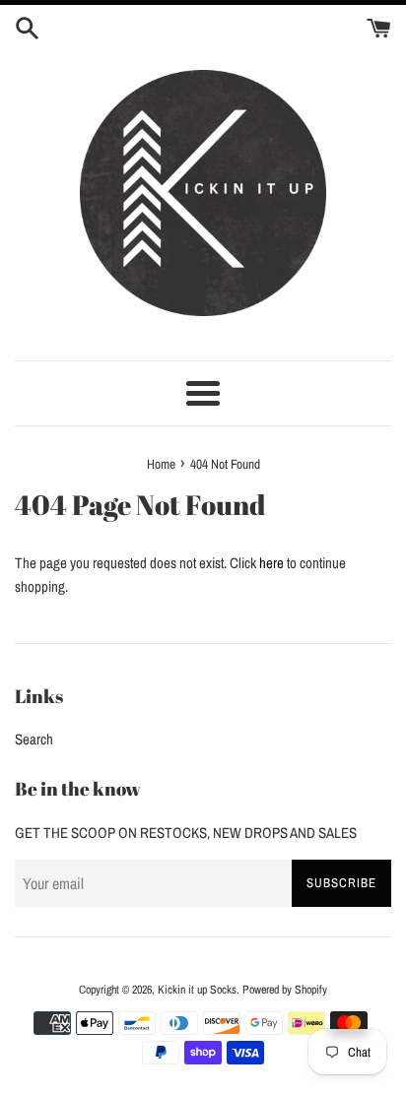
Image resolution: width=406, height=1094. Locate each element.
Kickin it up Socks (197, 989)
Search (34, 739)
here (271, 562)
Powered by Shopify (284, 989)
